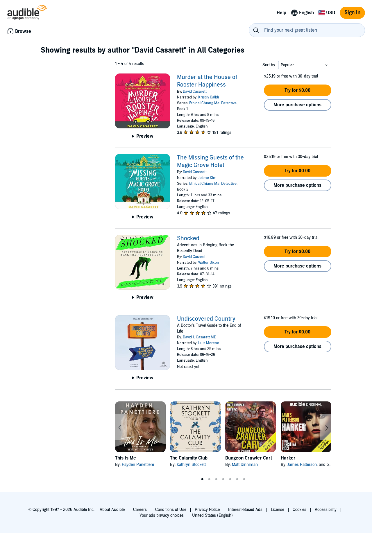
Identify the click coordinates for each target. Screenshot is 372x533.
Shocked (188, 238)
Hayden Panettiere (138, 464)
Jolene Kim (207, 177)
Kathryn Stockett (191, 464)
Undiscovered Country (206, 318)
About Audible (112, 509)
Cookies (299, 509)
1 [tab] (202, 479)
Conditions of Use (170, 509)
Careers (140, 509)
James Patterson (302, 464)
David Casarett (195, 91)
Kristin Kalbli (208, 97)
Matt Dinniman (245, 464)
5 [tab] (230, 479)
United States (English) (212, 515)
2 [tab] (209, 479)
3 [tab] (216, 479)
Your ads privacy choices (162, 515)
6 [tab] (237, 479)
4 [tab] (223, 479)
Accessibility (326, 509)
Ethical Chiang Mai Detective (213, 103)
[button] (297, 90)
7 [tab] (244, 479)
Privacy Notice (207, 509)
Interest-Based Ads (245, 509)
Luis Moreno (208, 343)
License (277, 509)
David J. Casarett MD (199, 337)
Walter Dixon (208, 262)
